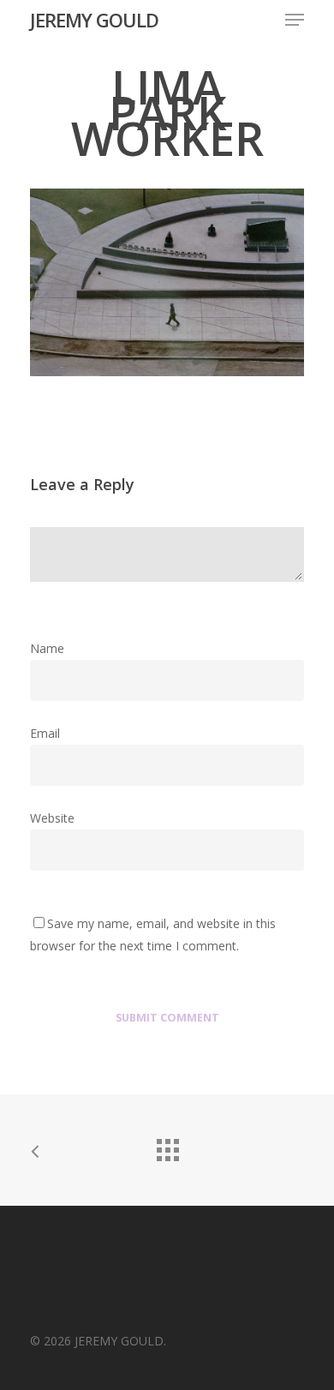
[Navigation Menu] (294, 19)
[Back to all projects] (167, 1146)
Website (52, 818)
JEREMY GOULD (94, 19)
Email (50, 733)
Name (52, 648)
